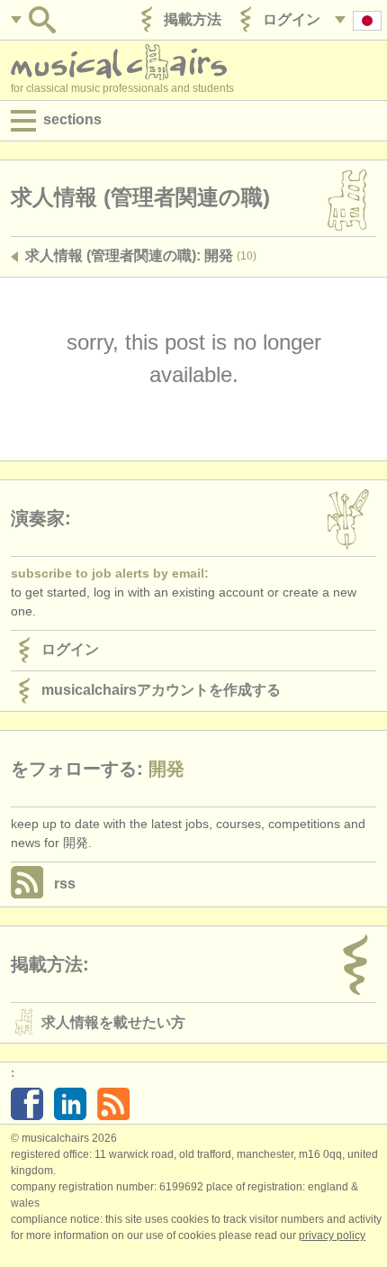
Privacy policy (332, 1235)
